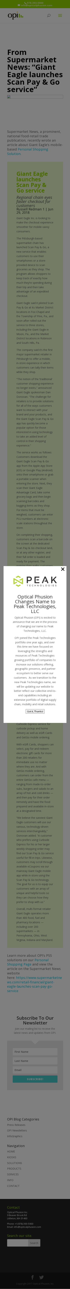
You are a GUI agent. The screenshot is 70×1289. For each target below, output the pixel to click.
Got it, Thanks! (35, 711)
